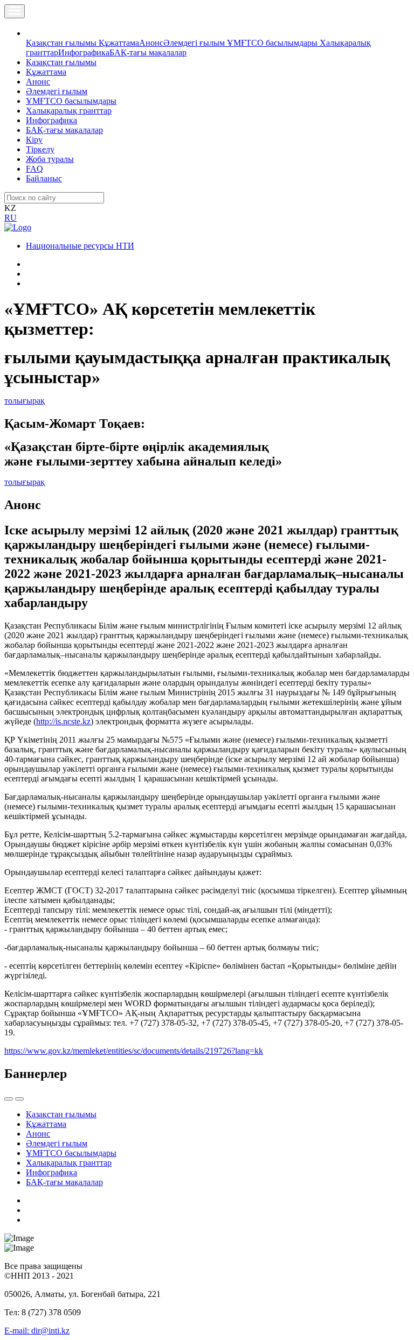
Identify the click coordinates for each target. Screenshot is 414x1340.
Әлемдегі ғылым (195, 42)
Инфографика (83, 52)
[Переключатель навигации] (14, 11)
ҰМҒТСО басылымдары (273, 42)
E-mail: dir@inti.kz (37, 1330)
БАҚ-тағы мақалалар (148, 52)
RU (10, 217)
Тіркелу (40, 149)
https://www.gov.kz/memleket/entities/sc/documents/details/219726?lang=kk (133, 1050)
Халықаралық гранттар (69, 110)
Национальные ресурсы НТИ (80, 245)
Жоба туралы (50, 159)
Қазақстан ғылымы (62, 42)
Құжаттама (119, 42)
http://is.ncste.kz (63, 721)
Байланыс (44, 178)
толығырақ (24, 400)
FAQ (34, 168)
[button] (32, 33)
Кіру (34, 139)
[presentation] (8, 1099)
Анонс (151, 42)
